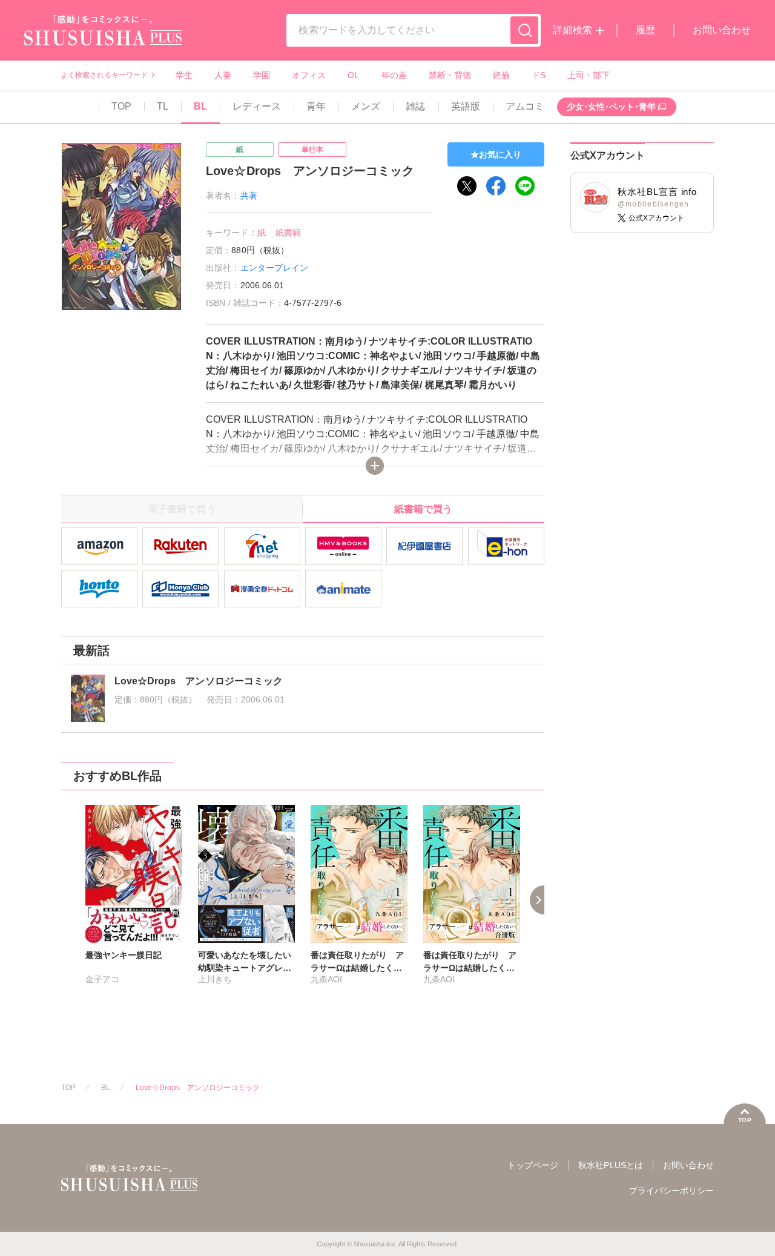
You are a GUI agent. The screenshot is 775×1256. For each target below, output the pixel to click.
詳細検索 (572, 30)
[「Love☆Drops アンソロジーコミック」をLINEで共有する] (525, 186)
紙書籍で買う (423, 509)
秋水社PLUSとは (610, 1165)
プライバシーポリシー (671, 1190)
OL (353, 75)
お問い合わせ (722, 30)
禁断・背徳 (450, 75)
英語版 (465, 106)
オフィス (309, 75)
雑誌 (415, 106)
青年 (316, 106)
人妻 (222, 75)
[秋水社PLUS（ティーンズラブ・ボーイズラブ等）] (103, 38)
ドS (539, 75)
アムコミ (525, 106)
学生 (184, 75)
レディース (256, 106)
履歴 (645, 30)
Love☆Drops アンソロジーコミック (198, 1087)
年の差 (394, 75)
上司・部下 (588, 75)
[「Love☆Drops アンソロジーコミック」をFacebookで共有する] (496, 186)
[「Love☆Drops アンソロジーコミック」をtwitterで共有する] (467, 186)
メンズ (365, 106)
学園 (261, 75)
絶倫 (501, 75)
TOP (121, 106)
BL (200, 106)
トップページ (532, 1165)
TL (162, 106)
